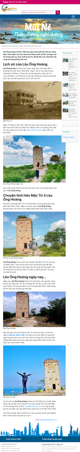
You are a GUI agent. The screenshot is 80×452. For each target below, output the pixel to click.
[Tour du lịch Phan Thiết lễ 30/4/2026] (65, 95)
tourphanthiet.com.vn (33, 406)
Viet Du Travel (68, 137)
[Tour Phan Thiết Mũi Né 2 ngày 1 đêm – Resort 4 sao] (65, 110)
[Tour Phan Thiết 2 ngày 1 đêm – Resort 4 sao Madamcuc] (65, 73)
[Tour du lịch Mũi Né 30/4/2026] (65, 102)
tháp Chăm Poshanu (35, 130)
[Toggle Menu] (73, 17)
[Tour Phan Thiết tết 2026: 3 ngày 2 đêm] (65, 85)
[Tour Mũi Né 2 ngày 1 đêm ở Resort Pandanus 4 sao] (65, 60)
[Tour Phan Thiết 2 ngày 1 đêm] (40, 31)
